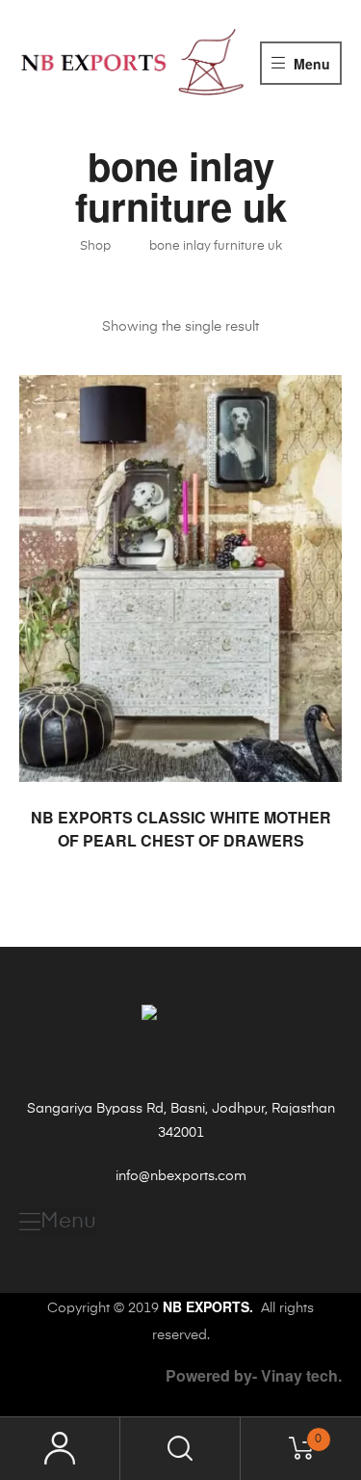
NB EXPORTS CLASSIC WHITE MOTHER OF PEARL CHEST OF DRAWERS (181, 828)
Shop (95, 246)
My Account (60, 1448)
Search (180, 1448)
